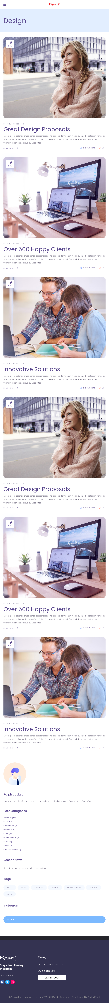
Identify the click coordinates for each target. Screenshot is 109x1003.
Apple (9, 888)
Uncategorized (10, 850)
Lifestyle (7, 830)
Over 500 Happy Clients (36, 249)
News (6, 834)
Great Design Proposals (36, 129)
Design (6, 124)
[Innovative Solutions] (54, 317)
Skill (5, 842)
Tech (23, 124)
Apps (23, 888)
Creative (7, 818)
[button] (52, 977)
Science (15, 124)
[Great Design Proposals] (54, 77)
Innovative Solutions (31, 369)
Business (39, 888)
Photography (9, 838)
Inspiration (8, 826)
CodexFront (93, 997)
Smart (6, 846)
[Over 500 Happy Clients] (54, 197)
